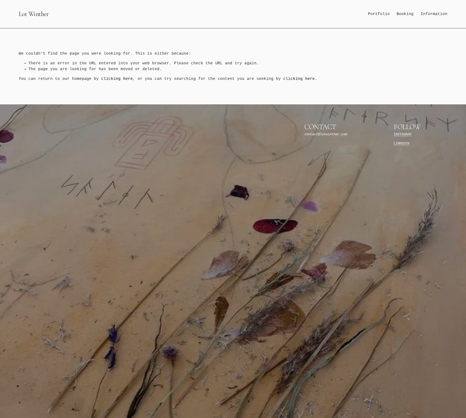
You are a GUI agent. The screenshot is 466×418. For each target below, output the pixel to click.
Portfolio (379, 14)
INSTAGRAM (402, 134)
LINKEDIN (401, 143)
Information (434, 14)
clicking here (117, 79)
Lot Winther (34, 14)
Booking (405, 14)
